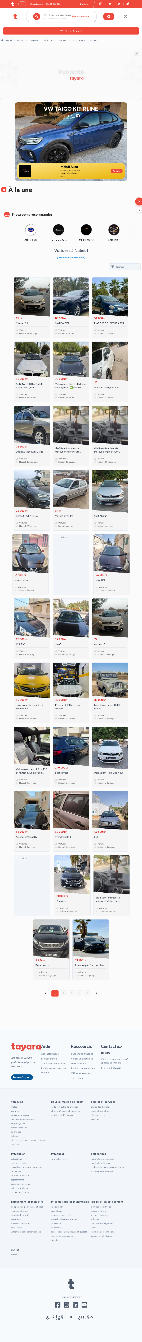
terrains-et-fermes (20, 1192)
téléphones (56, 1227)
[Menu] (22, 4)
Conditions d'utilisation (53, 1063)
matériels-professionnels (103, 1159)
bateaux (14, 1136)
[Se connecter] (125, 16)
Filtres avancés (79, 1063)
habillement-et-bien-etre (27, 1201)
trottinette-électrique (101, 1206)
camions (15, 1144)
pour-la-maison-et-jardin (67, 1101)
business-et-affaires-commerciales (107, 1167)
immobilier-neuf (58, 1159)
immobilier (18, 1153)
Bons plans (77, 1078)
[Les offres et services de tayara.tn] (128, 4)
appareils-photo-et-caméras (64, 1219)
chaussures (16, 1227)
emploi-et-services (103, 1101)
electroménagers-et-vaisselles (65, 1111)
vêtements (16, 1219)
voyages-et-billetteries (101, 1236)
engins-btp (16, 1131)
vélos (93, 1227)
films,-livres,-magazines (102, 1223)
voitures (15, 1111)
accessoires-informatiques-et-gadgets (69, 1231)
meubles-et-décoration (62, 1115)
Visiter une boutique (82, 1058)
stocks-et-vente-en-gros (102, 1171)
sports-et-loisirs (98, 1211)
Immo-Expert (22, 1077)
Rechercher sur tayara (83, 1068)
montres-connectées (61, 1215)
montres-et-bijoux (19, 1211)
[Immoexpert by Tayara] (110, 4)
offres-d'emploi (98, 1115)
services (95, 1119)
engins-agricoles (18, 1123)
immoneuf (57, 1153)
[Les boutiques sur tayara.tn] (100, 4)
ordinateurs (56, 1211)
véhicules (17, 1101)
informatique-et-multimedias (70, 1201)
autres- (14, 1254)
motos (14, 1106)
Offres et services (81, 1073)
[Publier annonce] (108, 16)
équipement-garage (20, 1115)
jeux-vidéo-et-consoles (62, 1236)
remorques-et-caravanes (23, 1119)
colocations (16, 1159)
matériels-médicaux (100, 1163)
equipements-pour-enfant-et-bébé (27, 1206)
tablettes (55, 1240)
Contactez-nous (50, 1053)
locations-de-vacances (21, 1175)
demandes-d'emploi (100, 1106)
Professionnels (49, 1058)
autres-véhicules (19, 1127)
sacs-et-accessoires (20, 1223)
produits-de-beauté (20, 1215)
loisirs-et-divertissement (107, 1201)
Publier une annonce (82, 1053)
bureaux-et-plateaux (20, 1184)
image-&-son (57, 1206)
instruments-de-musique (103, 1231)
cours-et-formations (100, 1111)
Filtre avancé (83, 16)
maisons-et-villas (19, 1163)
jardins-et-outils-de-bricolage (64, 1106)
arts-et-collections (99, 1215)
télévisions (56, 1223)
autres (15, 1249)
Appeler (117, 171)
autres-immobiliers (20, 1188)
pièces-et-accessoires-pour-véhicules (28, 1140)
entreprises (98, 1153)
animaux (95, 1219)
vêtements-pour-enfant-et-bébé (26, 1231)
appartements (17, 1179)
